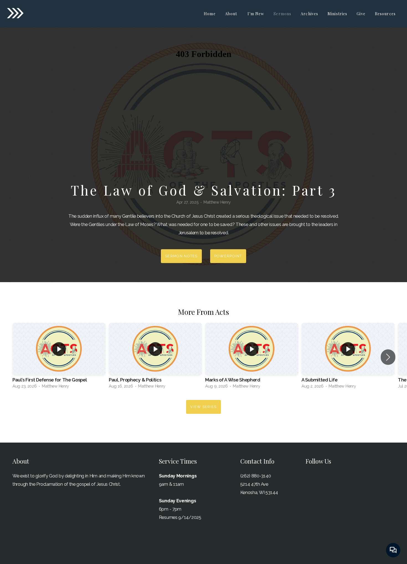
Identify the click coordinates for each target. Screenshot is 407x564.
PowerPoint (228, 256)
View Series (203, 407)
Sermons (282, 13)
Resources (386, 13)
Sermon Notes (181, 256)
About (231, 13)
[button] (388, 357)
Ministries (337, 13)
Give (361, 13)
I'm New (256, 13)
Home (209, 13)
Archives (309, 13)
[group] (58, 357)
